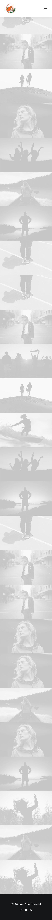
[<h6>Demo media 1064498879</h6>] (26, 155)
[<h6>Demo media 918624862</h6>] (26, 808)
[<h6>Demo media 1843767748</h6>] (26, 189)
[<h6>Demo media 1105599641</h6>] (26, 430)
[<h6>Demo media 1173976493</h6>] (26, 17)
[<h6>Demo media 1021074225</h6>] (26, 86)
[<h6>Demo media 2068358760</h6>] (26, 223)
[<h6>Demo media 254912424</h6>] (26, 361)
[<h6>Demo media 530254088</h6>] (26, 51)
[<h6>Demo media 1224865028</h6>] (26, 120)
